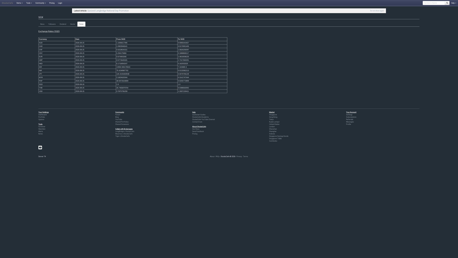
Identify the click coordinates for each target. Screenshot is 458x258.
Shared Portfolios (122, 122)
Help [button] (453, 3)
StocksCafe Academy (200, 117)
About (212, 156)
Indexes (272, 134)
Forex (81, 24)
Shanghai (272, 131)
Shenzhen (273, 129)
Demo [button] (19, 3)
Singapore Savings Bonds (278, 136)
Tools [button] (28, 3)
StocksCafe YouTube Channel (203, 119)
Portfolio (41, 117)
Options (41, 119)
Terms (245, 156)
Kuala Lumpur (274, 122)
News (42, 24)
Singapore (273, 115)
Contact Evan (197, 122)
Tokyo (271, 119)
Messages (350, 122)
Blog (117, 117)
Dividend (63, 24)
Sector (72, 24)
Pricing (52, 3)
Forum (117, 115)
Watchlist (41, 129)
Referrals (349, 119)
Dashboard (42, 115)
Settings (349, 115)
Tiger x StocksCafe (122, 136)
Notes (40, 134)
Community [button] (40, 3)
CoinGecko (273, 141)
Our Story (195, 129)
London (272, 127)
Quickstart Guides (199, 115)
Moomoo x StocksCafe (124, 134)
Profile (348, 124)
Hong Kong (273, 117)
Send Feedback (198, 131)
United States (274, 124)
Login (60, 3)
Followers (52, 24)
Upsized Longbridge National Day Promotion (108, 10)
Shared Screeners (122, 124)
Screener (41, 127)
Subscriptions (351, 117)
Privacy (239, 156)
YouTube (118, 119)
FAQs (218, 156)
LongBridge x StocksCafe (124, 131)
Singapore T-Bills (275, 139)
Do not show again (377, 11)
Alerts (40, 131)
